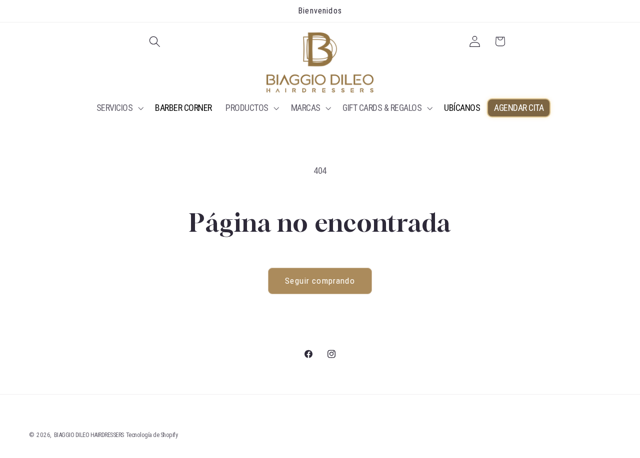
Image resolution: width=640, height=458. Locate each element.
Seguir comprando (319, 281)
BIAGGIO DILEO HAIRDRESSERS (89, 435)
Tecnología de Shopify (152, 435)
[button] (155, 41)
